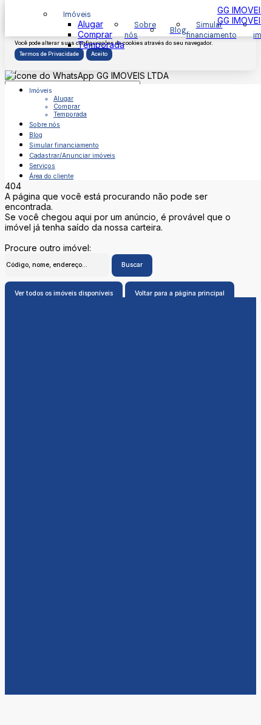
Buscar (132, 265)
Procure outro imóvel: (48, 248)
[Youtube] (130, 554)
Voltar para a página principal (180, 293)
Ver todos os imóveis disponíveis (64, 293)
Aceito (99, 54)
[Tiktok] (130, 574)
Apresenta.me (32, 700)
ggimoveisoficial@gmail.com (130, 502)
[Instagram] (130, 564)
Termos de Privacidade (49, 54)
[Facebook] (130, 545)
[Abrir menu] (13, 71)
